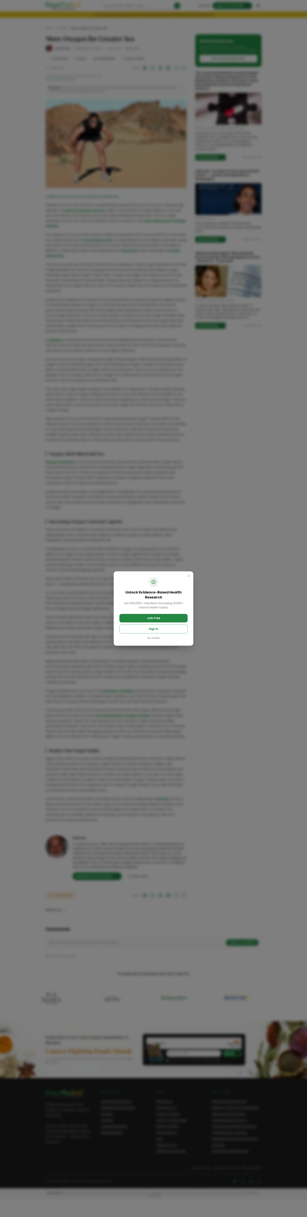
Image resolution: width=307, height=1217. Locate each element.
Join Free (153, 618)
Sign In (153, 629)
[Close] (188, 575)
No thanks (153, 638)
